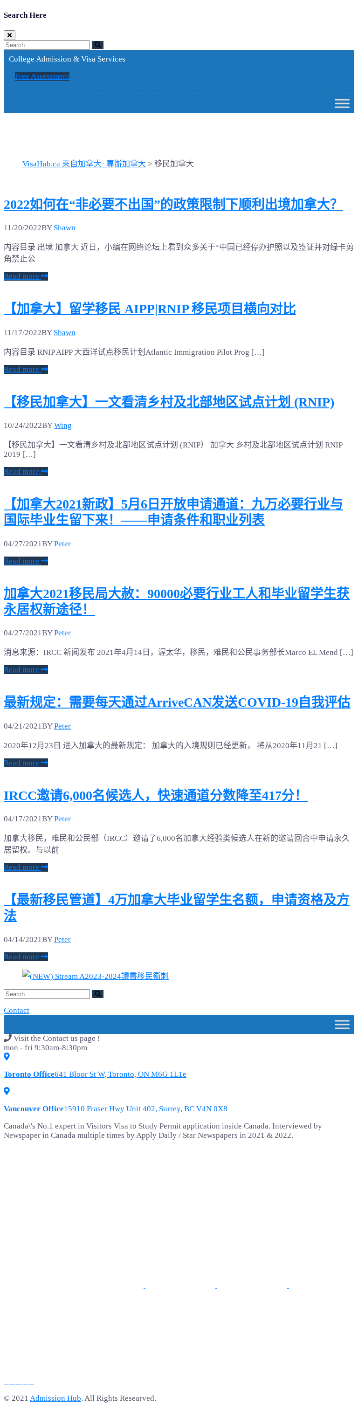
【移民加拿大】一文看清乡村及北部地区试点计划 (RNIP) (169, 402)
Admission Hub (55, 1398)
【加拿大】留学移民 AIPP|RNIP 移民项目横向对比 (150, 309)
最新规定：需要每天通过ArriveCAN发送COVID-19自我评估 (177, 702)
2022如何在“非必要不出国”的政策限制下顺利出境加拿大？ (173, 204)
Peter (62, 543)
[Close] (9, 35)
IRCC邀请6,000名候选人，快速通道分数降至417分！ (156, 795)
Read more (22, 276)
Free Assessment (42, 76)
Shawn (65, 227)
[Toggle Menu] (342, 103)
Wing (63, 425)
